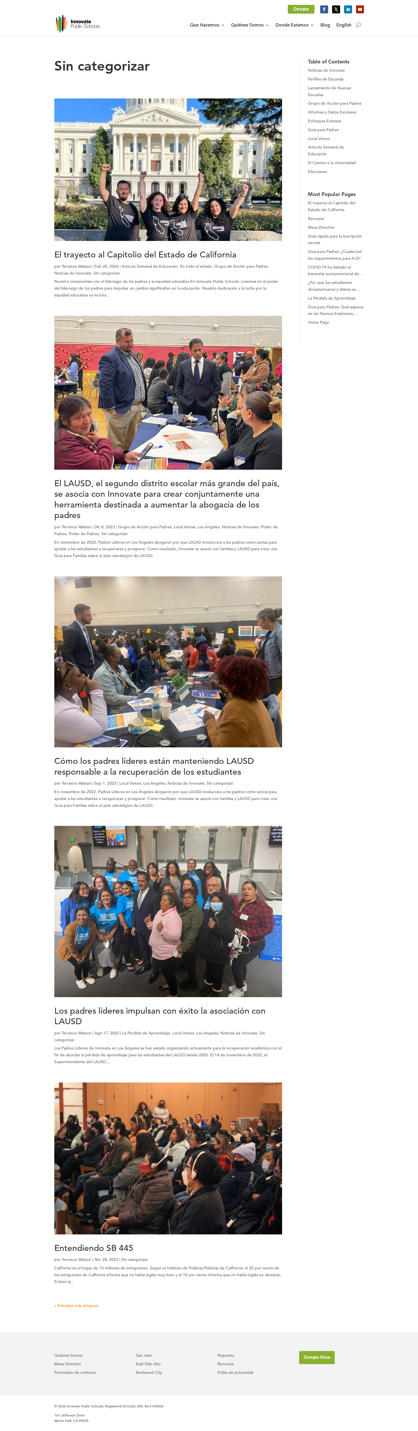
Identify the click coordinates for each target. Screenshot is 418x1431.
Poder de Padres (84, 533)
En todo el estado (196, 266)
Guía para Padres (323, 129)
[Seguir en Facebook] (324, 9)
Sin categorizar (107, 273)
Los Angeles (209, 526)
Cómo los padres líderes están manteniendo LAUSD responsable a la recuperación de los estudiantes (154, 766)
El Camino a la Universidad (332, 162)
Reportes (226, 1355)
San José (144, 1355)
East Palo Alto (148, 1364)
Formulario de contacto (75, 1372)
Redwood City (149, 1372)
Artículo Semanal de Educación (150, 266)
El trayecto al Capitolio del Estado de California (145, 255)
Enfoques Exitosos (324, 120)
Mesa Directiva (67, 1364)
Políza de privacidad (235, 1372)
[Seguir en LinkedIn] (348, 9)
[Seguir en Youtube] (360, 9)
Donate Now (317, 1357)
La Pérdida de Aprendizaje (146, 1033)
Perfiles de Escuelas (325, 79)
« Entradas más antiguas (76, 1305)
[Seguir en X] (336, 9)
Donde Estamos (292, 25)
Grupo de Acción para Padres (241, 266)
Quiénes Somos (247, 25)
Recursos (226, 1364)
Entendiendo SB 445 (93, 1248)
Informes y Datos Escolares (332, 112)
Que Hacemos (204, 25)
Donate (301, 9)
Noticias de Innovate (72, 273)
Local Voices (184, 526)
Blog (325, 25)
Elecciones (317, 171)
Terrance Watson (76, 266)
